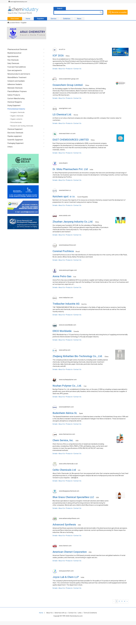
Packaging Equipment (15, 143)
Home (18, 22)
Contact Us (77, 69)
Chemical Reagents (14, 102)
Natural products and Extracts (18, 74)
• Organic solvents (16, 119)
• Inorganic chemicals (17, 112)
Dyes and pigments (14, 70)
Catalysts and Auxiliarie (16, 81)
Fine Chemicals (13, 60)
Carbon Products (13, 95)
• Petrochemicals (16, 122)
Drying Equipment (14, 105)
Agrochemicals (12, 56)
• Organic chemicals (16, 116)
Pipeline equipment (14, 136)
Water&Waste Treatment (16, 77)
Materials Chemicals (15, 88)
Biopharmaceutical (14, 53)
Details (55, 69)
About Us (62, 69)
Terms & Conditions (90, 613)
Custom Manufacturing (16, 98)
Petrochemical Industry (16, 109)
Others (10, 147)
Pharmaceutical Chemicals (17, 49)
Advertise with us (60, 613)
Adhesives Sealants (14, 84)
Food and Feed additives (16, 67)
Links (79, 613)
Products (69, 69)
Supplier (24, 22)
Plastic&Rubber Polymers (17, 91)
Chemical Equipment (15, 129)
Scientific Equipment (15, 140)
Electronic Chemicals (15, 133)
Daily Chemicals (13, 63)
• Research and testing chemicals (21, 126)
